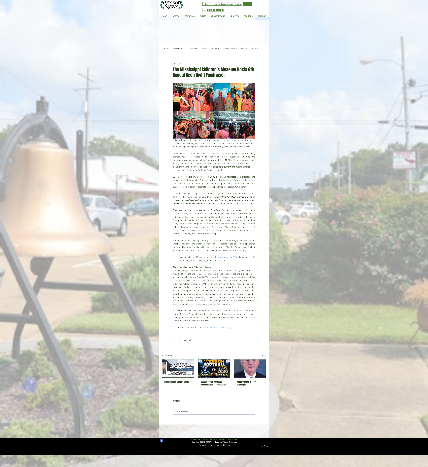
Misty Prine (215, 49)
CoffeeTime (193, 49)
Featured (244, 49)
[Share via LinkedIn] (185, 340)
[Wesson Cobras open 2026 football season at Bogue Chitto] (214, 368)
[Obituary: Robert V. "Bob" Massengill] (250, 368)
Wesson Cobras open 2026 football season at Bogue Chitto (213, 383)
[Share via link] (190, 340)
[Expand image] (193, 97)
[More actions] (254, 63)
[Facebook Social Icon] (161, 440)
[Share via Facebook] (174, 340)
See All (264, 355)
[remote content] (214, 330)
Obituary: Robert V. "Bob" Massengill (246, 383)
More (254, 49)
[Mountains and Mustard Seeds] (178, 368)
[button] (189, 16)
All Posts (165, 49)
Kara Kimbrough (178, 49)
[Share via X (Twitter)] (179, 340)
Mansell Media (223, 445)
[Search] (205, 10)
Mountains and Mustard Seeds (176, 381)
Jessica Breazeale (230, 49)
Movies (204, 49)
